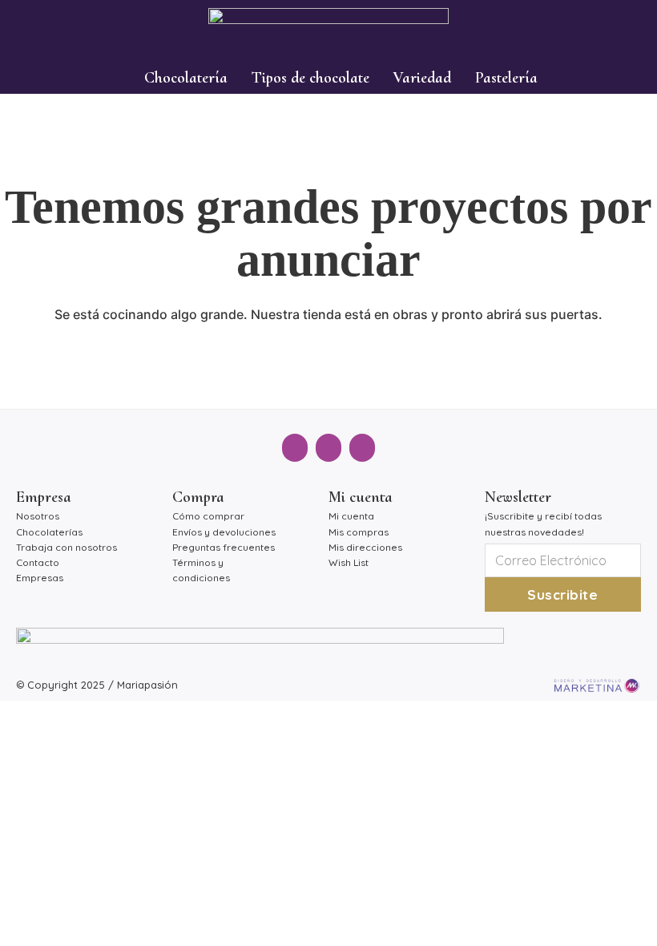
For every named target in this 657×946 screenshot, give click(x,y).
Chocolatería (186, 78)
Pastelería (506, 78)
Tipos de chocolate (310, 78)
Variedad (422, 78)
